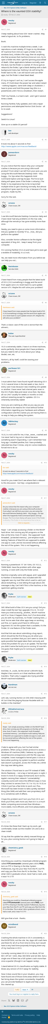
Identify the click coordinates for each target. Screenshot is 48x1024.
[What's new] (40, 2)
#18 (45, 857)
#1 (46, 29)
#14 (45, 666)
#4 (46, 212)
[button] (2, 1011)
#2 (46, 140)
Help (38, 1015)
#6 (46, 303)
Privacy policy (30, 1015)
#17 (45, 822)
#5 (46, 275)
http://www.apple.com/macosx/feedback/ (19, 146)
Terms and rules (17, 1015)
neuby (5, 15)
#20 (45, 933)
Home (4, 1017)
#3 (46, 162)
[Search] (45, 2)
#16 (45, 718)
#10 (45, 463)
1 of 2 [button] (17, 990)
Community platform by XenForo (21, 1022)
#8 (46, 377)
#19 (45, 892)
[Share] (42, 29)
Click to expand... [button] (24, 523)
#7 (46, 342)
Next (24, 990)
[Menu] (3, 2)
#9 (46, 430)
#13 (45, 603)
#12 (45, 560)
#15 (45, 694)
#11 (45, 498)
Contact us (6, 1015)
